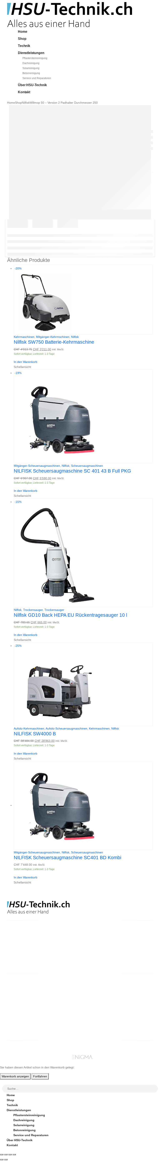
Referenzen (97, 1007)
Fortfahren (40, 1076)
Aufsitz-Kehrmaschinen (29, 728)
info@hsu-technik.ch (22, 949)
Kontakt (24, 92)
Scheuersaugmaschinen (87, 465)
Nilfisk (75, 336)
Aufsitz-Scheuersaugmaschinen (66, 728)
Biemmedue (59, 1027)
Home (22, 31)
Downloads (134, 997)
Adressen (133, 1002)
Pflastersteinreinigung (34, 58)
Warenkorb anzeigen (15, 1076)
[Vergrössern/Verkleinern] (1, 1154)
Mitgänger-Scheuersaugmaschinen (37, 465)
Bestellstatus (98, 1002)
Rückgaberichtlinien (103, 997)
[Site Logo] (69, 14)
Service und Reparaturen (36, 78)
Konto (130, 987)
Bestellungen (135, 992)
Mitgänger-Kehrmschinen (52, 336)
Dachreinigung (30, 63)
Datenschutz (98, 1017)
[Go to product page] (83, 805)
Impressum (96, 1012)
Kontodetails (135, 1007)
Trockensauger (33, 609)
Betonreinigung (31, 73)
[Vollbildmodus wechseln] (6, 1154)
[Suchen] (155, 1089)
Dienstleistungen (31, 53)
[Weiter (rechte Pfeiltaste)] (6, 1159)
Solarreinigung (30, 68)
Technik (24, 46)
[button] (2, 1082)
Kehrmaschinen (24, 336)
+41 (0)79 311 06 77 (20, 954)
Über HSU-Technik (32, 85)
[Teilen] (10, 1154)
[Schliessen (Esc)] (14, 1154)
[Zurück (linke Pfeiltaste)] (1, 1159)
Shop (22, 38)
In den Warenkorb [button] (25, 362)
